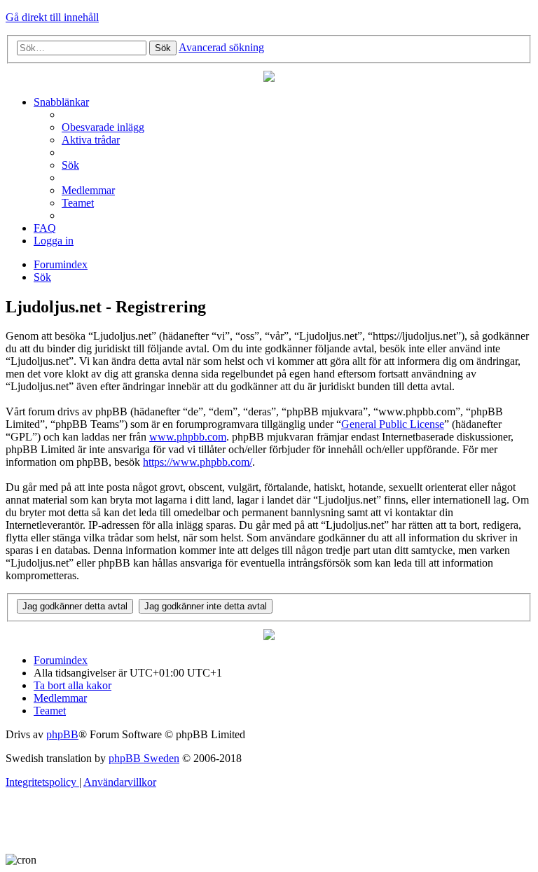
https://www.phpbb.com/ (197, 462)
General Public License (392, 424)
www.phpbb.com (187, 437)
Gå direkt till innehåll (52, 17)
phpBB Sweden (144, 758)
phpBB (62, 734)
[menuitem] (103, 127)
